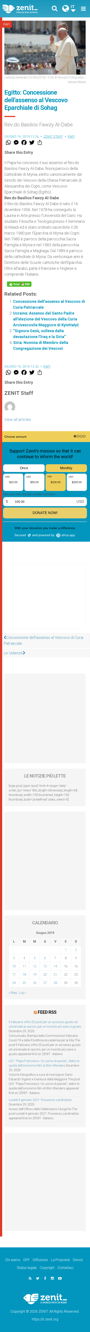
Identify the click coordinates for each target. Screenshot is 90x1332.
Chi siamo (12, 1260)
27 (45, 983)
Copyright (47, 1268)
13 (45, 966)
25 (24, 983)
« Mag (13, 992)
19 (34, 974)
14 (55, 966)
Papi (6, 24)
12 (34, 966)
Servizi (78, 1260)
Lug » (22, 992)
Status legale (27, 1268)
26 (34, 983)
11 (24, 966)
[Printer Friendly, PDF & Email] (19, 284)
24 (14, 983)
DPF (26, 1260)
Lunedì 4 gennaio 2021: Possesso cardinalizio (40, 1100)
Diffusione (40, 1260)
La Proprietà (60, 1260)
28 (55, 983)
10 (14, 966)
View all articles (17, 419)
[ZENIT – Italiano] (25, 9)
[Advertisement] (45, 600)
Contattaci (65, 1268)
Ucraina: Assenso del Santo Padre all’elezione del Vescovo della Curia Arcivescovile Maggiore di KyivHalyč (46, 319)
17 (14, 974)
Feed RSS (47, 1012)
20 (45, 974)
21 (55, 974)
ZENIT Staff (53, 136)
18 (24, 974)
